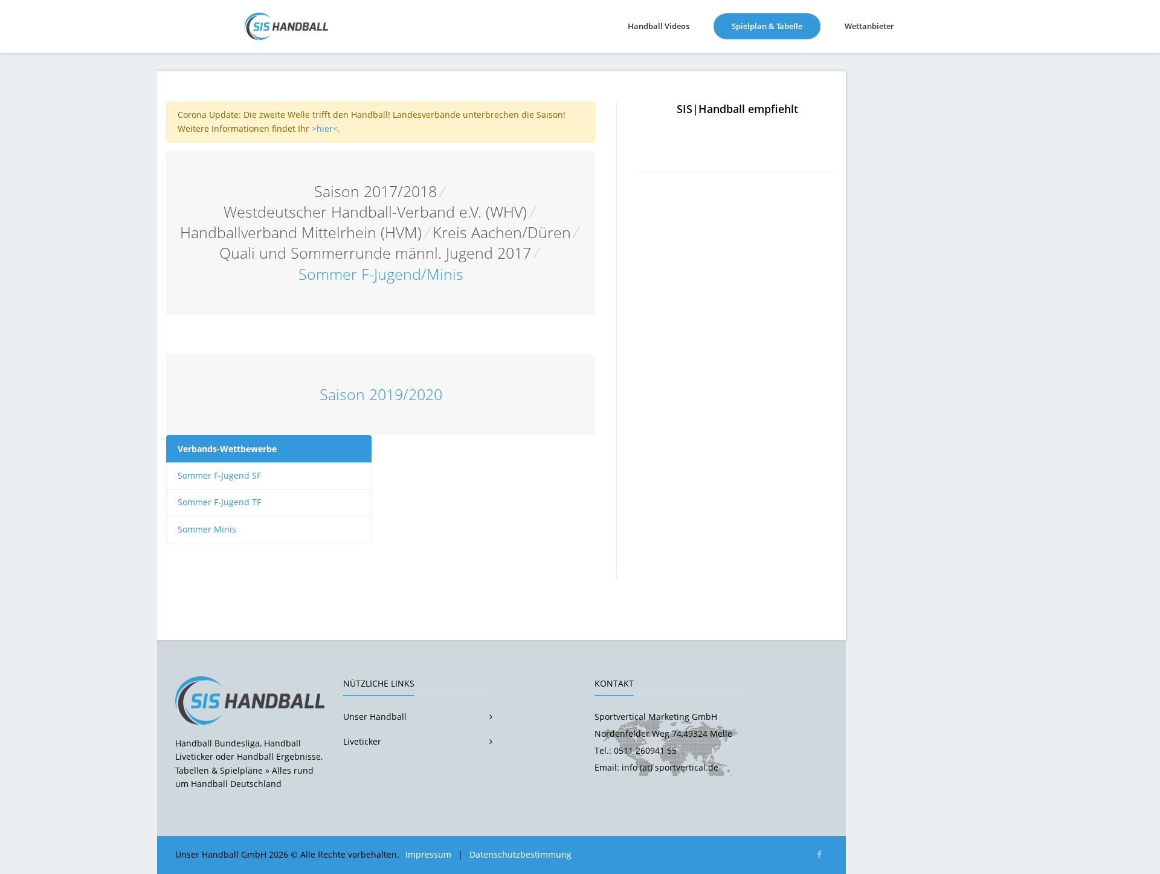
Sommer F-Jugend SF (219, 475)
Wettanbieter (869, 26)
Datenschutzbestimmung (520, 854)
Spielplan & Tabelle (776, 25)
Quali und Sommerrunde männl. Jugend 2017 (375, 253)
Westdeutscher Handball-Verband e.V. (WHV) (375, 212)
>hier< (325, 128)
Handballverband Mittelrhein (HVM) (301, 232)
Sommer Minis (207, 529)
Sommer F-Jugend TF (219, 502)
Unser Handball (375, 716)
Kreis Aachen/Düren (502, 232)
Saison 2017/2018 (375, 191)
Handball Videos (658, 26)
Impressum (428, 854)
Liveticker (362, 741)
